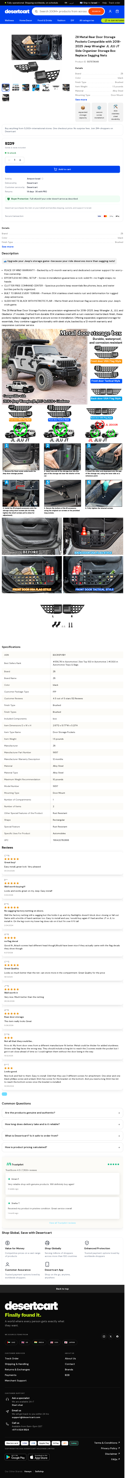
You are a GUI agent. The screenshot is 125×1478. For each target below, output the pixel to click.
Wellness (9, 20)
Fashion (61, 20)
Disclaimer (112, 1453)
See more (81, 99)
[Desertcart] (17, 11)
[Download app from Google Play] (15, 1457)
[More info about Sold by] (42, 178)
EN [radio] (66, 3)
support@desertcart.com (26, 1417)
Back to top (62, 1288)
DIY (72, 20)
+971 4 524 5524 (20, 1429)
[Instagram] (104, 1336)
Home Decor (26, 20)
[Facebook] (117, 1336)
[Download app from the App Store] (38, 1457)
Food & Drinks (45, 20)
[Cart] (117, 11)
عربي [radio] (71, 3)
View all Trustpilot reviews (62, 1222)
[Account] (110, 11)
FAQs (115, 1459)
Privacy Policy (110, 1448)
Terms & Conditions (107, 1442)
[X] (110, 1336)
